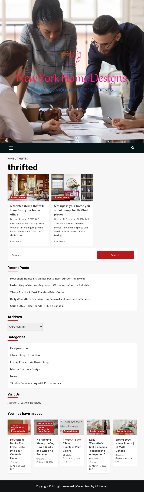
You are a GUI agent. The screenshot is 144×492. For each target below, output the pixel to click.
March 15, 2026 (125, 458)
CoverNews (83, 486)
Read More (15, 241)
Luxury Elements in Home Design (30, 362)
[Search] (132, 148)
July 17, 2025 (28, 219)
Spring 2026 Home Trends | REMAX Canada (36, 305)
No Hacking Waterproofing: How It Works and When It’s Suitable (49, 285)
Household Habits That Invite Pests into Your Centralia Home (48, 278)
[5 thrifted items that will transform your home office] (28, 188)
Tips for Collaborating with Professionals (35, 383)
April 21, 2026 (19, 466)
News (13, 376)
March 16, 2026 (99, 466)
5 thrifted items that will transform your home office (27, 210)
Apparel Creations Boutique (24, 402)
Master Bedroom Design (25, 369)
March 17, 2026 (73, 458)
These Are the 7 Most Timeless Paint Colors (37, 292)
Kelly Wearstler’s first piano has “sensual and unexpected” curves (50, 299)
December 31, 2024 (75, 219)
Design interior (18, 197)
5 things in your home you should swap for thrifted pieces (72, 210)
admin (15, 219)
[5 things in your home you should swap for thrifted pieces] (72, 188)
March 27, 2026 (46, 462)
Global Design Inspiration (25, 355)
